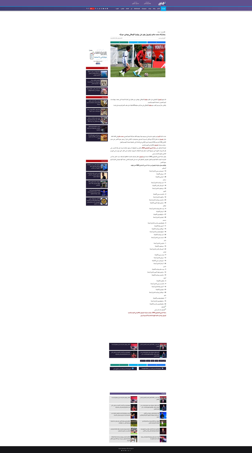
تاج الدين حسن (161, 38)
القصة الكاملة (137, 8)
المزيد (117, 8)
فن (131, 8)
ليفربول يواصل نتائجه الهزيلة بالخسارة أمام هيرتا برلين (153, 316)
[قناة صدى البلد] (162, 3)
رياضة (154, 8)
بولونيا (145, 99)
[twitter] (138, 42)
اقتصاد (127, 8)
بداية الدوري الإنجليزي (144, 165)
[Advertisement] (126, 21)
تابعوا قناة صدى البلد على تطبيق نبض (122, 368)
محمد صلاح (121, 136)
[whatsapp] (119, 42)
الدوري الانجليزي (162, 360)
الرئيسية (163, 8)
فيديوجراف (144, 8)
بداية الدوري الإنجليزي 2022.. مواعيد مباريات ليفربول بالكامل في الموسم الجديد (147, 313)
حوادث (149, 8)
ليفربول (160, 99)
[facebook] (156, 42)
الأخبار (158, 8)
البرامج (122, 8)
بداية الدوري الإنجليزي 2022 (149, 148)
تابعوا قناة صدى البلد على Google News (151, 368)
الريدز (158, 136)
